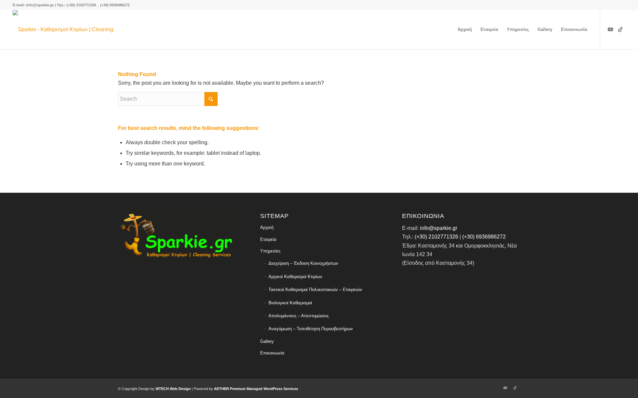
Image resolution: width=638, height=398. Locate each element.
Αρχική (266, 227)
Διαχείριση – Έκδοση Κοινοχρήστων (303, 263)
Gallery (267, 341)
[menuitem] (464, 29)
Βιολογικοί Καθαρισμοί (290, 302)
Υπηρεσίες (270, 251)
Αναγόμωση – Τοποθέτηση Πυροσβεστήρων (310, 328)
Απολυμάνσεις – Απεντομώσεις (298, 315)
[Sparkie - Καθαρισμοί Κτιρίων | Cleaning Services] (71, 29)
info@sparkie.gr (438, 228)
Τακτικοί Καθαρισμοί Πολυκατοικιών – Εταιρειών (315, 289)
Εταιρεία (268, 239)
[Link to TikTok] (620, 29)
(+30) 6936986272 (484, 237)
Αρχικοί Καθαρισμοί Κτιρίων (295, 276)
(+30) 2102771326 (435, 237)
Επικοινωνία (272, 352)
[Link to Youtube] (610, 29)
